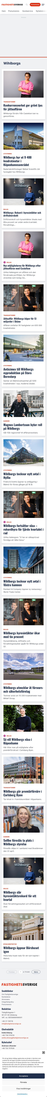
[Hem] (13, 4)
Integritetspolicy (22, 1094)
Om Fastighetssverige (10, 994)
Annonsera (6, 999)
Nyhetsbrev (6, 997)
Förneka (23, 1082)
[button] (43, 1052)
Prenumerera (13, 11)
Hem (4, 11)
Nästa (36, 972)
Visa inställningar (23, 1088)
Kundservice (27, 11)
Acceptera (23, 1076)
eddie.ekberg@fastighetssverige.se (15, 1038)
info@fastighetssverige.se (11, 1024)
